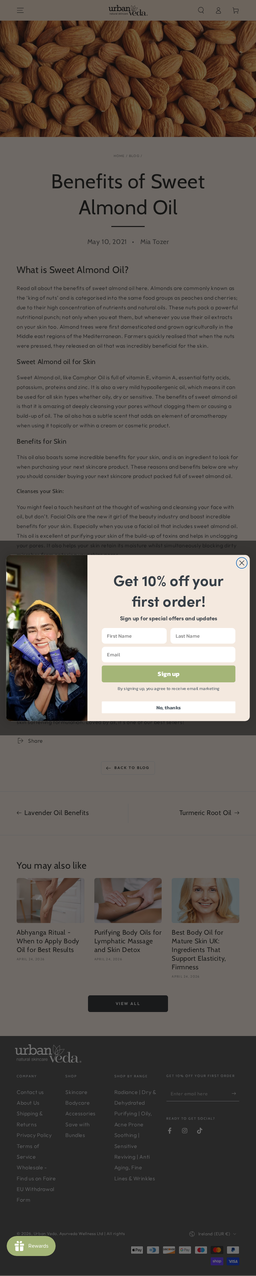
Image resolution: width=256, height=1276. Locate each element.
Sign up (168, 674)
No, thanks (168, 707)
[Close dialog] (241, 562)
